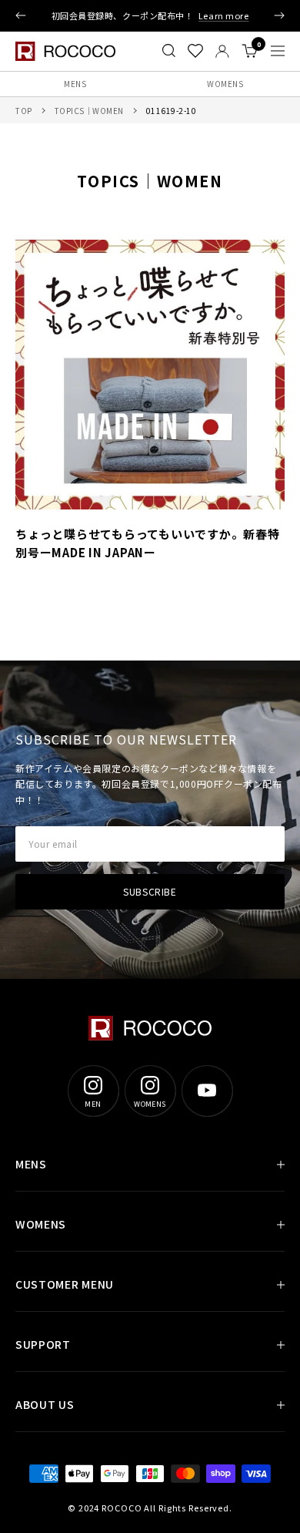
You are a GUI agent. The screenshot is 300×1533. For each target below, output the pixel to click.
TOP (23, 110)
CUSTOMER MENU (64, 1284)
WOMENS (225, 83)
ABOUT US (45, 1404)
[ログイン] (222, 51)
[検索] (168, 51)
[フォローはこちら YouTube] (207, 1090)
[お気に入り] (195, 51)
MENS (75, 83)
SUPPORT (43, 1344)
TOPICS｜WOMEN (89, 110)
